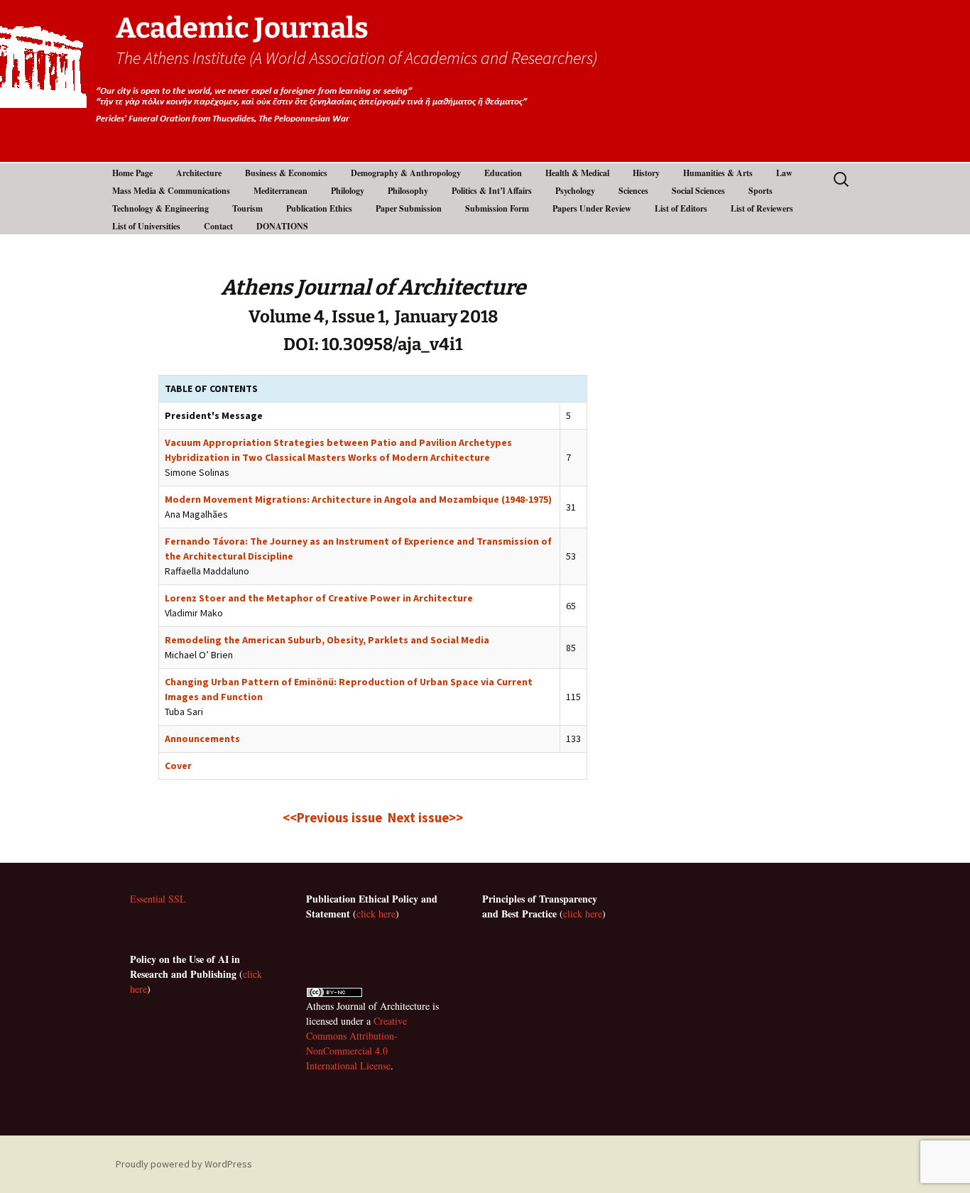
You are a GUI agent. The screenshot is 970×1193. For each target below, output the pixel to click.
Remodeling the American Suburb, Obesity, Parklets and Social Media (327, 639)
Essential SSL (158, 898)
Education (503, 173)
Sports (760, 191)
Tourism (247, 208)
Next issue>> (425, 818)
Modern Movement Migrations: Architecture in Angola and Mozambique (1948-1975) (358, 499)
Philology (347, 191)
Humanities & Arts (718, 173)
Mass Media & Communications (171, 191)
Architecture (199, 173)
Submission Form (497, 208)
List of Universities (146, 226)
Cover (178, 765)
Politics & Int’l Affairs (492, 191)
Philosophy (408, 191)
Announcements (202, 738)
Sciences (633, 191)
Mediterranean (280, 191)
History (646, 173)
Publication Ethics (319, 208)
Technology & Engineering (160, 208)
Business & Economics (286, 173)
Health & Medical (577, 173)
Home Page (132, 173)
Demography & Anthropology (406, 173)
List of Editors (681, 208)
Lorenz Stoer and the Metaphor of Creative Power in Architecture (319, 598)
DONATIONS (282, 226)
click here (376, 913)
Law (784, 173)
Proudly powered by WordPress (184, 1163)
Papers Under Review (591, 208)
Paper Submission (409, 208)
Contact (218, 226)
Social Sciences (698, 191)
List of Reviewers (762, 208)
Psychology (575, 191)
